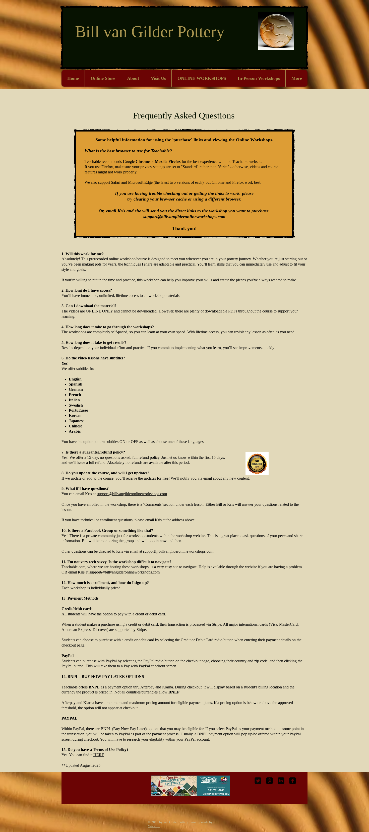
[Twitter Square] (258, 780)
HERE (98, 755)
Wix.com (154, 826)
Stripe (216, 624)
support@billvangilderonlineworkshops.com (184, 216)
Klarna (167, 687)
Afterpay (147, 687)
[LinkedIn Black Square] (281, 780)
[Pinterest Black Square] (269, 780)
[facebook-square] (292, 780)
